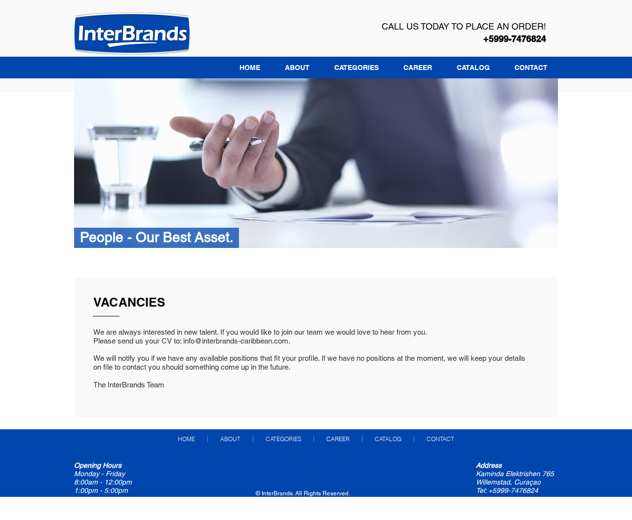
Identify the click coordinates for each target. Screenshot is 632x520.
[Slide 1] (316, 235)
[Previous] (90, 163)
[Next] (542, 163)
